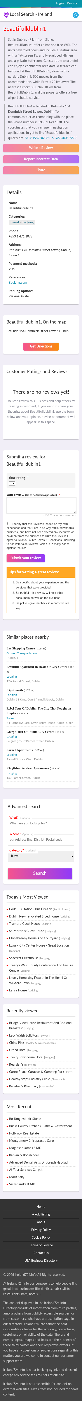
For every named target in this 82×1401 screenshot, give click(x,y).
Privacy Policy (41, 1230)
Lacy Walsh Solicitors (29, 1035)
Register (73, 3)
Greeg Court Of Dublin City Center (31, 732)
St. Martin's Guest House (32, 931)
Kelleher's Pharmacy (31, 1086)
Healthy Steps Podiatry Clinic (38, 1079)
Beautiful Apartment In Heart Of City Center (37, 667)
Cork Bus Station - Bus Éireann (39, 909)
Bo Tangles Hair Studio (25, 1119)
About (41, 1222)
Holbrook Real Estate (24, 1133)
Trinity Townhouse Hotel (32, 1057)
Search (40, 873)
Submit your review (25, 558)
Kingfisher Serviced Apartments (28, 768)
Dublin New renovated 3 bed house (39, 916)
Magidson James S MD (25, 1148)
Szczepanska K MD (22, 1184)
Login (60, 3)
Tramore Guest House (30, 924)
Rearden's (23, 1064)
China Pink (33, 1043)
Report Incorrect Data (41, 159)
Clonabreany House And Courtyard (39, 938)
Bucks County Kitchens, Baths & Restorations (40, 1126)
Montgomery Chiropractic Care (31, 1141)
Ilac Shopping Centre (21, 648)
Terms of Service (41, 1245)
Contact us (41, 1253)
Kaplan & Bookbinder (24, 1155)
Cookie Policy (41, 1237)
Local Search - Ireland (31, 14)
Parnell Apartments (20, 750)
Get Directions (41, 346)
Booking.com (18, 283)
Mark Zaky (16, 1177)
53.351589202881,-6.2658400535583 (50, 138)
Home (41, 1207)
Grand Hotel (23, 1050)
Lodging (28, 222)
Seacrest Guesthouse (29, 958)
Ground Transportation (22, 653)
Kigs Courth (15, 690)
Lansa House (23, 990)
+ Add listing (41, 1214)
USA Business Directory (41, 1261)
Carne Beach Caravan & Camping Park (41, 1072)
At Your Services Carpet (25, 1170)
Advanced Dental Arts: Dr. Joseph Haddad (38, 1162)
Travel (14, 222)
